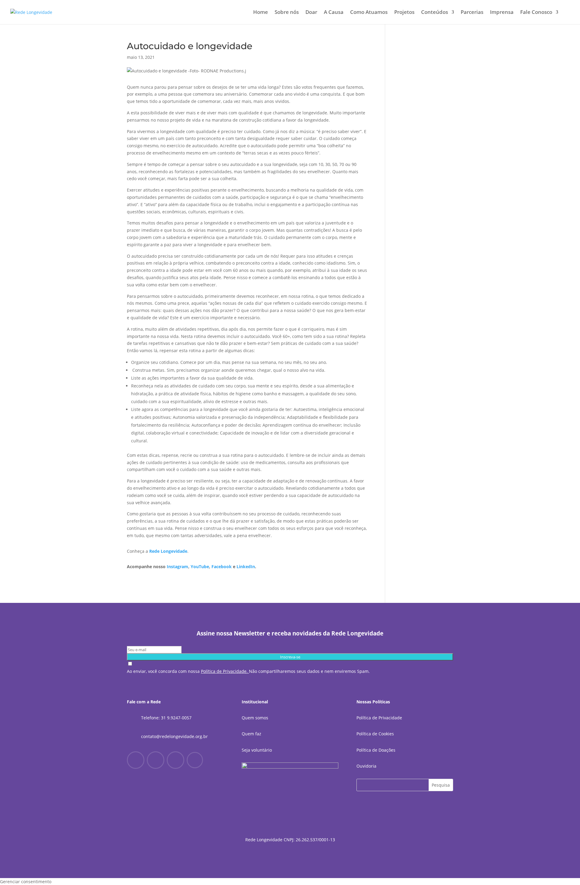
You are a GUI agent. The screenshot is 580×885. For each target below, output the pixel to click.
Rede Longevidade (168, 551)
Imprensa (502, 12)
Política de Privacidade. (224, 671)
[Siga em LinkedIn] (195, 760)
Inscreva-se (290, 657)
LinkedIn (246, 566)
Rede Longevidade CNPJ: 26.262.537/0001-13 (290, 839)
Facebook (221, 566)
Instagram (177, 566)
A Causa (333, 12)
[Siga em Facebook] (135, 760)
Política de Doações (375, 750)
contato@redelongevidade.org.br (174, 736)
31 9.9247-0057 (176, 718)
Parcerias (472, 12)
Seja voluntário (257, 750)
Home (260, 12)
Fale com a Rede (144, 702)
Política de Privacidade (379, 718)
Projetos (404, 12)
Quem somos (255, 718)
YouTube (200, 566)
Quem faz (251, 734)
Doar (311, 12)
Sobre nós (287, 12)
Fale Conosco (536, 12)
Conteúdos (434, 12)
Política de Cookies (375, 734)
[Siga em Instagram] (155, 760)
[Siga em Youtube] (175, 760)
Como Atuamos (369, 12)
